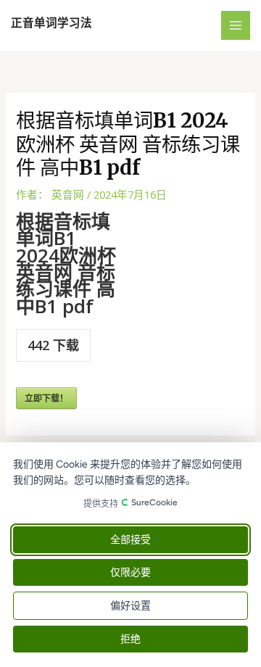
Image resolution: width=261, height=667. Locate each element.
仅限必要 (130, 572)
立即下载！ (46, 398)
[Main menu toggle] (235, 25)
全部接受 (130, 540)
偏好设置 (130, 606)
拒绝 (130, 639)
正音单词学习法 (51, 23)
